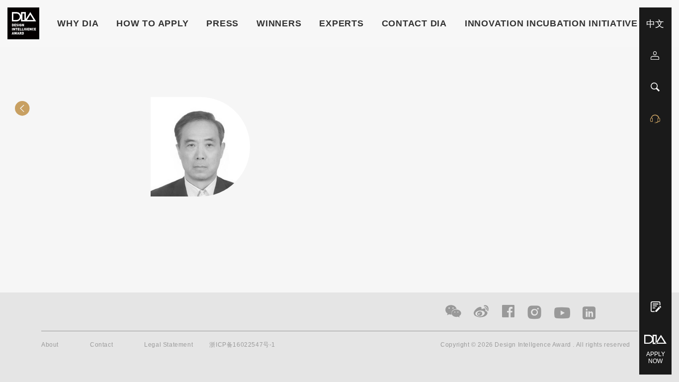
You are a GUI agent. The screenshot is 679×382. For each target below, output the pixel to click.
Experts (341, 23)
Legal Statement (168, 344)
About (50, 344)
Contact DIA (414, 23)
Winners (278, 23)
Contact (101, 344)
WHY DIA (77, 23)
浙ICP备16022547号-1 (242, 344)
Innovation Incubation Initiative (551, 23)
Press (222, 23)
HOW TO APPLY (152, 23)
